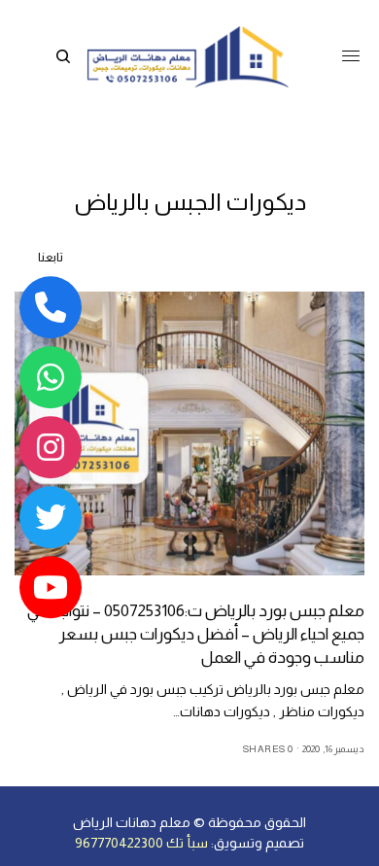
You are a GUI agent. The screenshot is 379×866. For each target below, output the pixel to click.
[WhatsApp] (50, 377)
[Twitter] (50, 517)
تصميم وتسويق (259, 842)
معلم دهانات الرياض (131, 822)
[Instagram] (50, 447)
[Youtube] (50, 587)
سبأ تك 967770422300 (141, 842)
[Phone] (50, 307)
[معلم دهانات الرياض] (187, 56)
